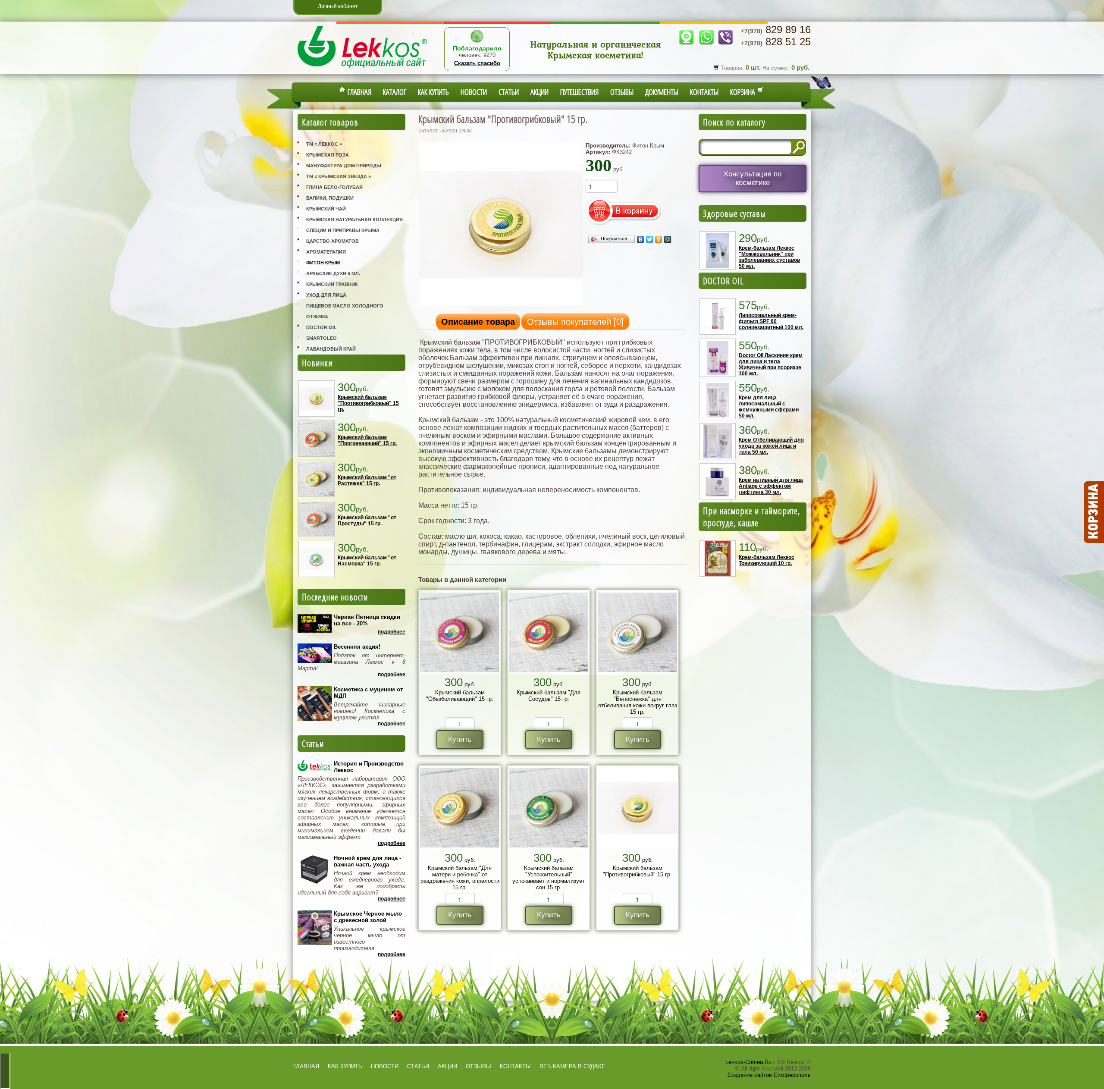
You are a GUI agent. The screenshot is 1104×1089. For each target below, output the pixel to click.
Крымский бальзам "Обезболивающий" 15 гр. (459, 695)
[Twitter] (649, 239)
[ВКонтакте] (640, 239)
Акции (539, 91)
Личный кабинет (338, 6)
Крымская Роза (327, 154)
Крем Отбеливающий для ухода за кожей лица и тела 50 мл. (771, 446)
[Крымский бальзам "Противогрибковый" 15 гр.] (501, 305)
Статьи (509, 91)
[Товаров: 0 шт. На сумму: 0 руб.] (1093, 512)
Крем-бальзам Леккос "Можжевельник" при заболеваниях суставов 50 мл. (769, 257)
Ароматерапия (326, 251)
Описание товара (478, 321)
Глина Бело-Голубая (334, 187)
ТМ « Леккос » (324, 144)
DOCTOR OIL (723, 281)
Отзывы (622, 91)
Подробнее (391, 632)
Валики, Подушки (330, 198)
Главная (358, 91)
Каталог (394, 91)
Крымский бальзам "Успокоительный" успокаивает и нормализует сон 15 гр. (548, 878)
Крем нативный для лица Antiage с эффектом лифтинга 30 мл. (771, 486)
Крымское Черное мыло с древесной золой (368, 916)
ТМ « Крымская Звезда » (338, 176)
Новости (474, 91)
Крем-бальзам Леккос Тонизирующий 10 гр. (766, 560)
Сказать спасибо (477, 63)
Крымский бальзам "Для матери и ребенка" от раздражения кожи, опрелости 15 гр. (459, 878)
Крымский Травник (332, 284)
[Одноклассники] (658, 239)
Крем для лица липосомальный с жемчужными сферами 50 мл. (769, 407)
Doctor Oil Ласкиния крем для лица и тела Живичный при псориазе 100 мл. (771, 364)
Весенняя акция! (357, 646)
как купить (345, 1066)
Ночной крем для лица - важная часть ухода (367, 861)
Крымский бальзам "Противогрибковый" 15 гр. (368, 403)
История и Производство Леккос (369, 766)
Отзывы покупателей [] (575, 321)
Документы (661, 91)
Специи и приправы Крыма (343, 230)
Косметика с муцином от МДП (368, 692)
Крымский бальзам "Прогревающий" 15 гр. (367, 440)
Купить (460, 739)
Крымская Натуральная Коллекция (354, 219)
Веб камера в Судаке (572, 1066)
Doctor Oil (321, 327)
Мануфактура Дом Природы (343, 165)
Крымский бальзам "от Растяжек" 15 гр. (367, 480)
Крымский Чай (326, 208)
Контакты (704, 91)
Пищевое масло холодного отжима (344, 311)
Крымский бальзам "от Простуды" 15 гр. (367, 521)
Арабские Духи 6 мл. (333, 273)
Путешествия (579, 91)
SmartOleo (321, 338)
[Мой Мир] (667, 239)
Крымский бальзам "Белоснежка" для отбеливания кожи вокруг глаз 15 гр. (637, 702)
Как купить (433, 91)
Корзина (743, 91)
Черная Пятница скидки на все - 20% (367, 620)
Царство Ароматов (332, 241)
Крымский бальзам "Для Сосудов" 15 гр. (548, 695)
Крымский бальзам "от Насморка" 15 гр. (367, 561)
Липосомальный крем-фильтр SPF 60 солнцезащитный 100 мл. (771, 321)
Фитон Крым (323, 262)
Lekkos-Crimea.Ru (748, 1062)
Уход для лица (326, 295)
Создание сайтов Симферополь (769, 1075)
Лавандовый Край (331, 348)
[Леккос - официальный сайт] (362, 69)
